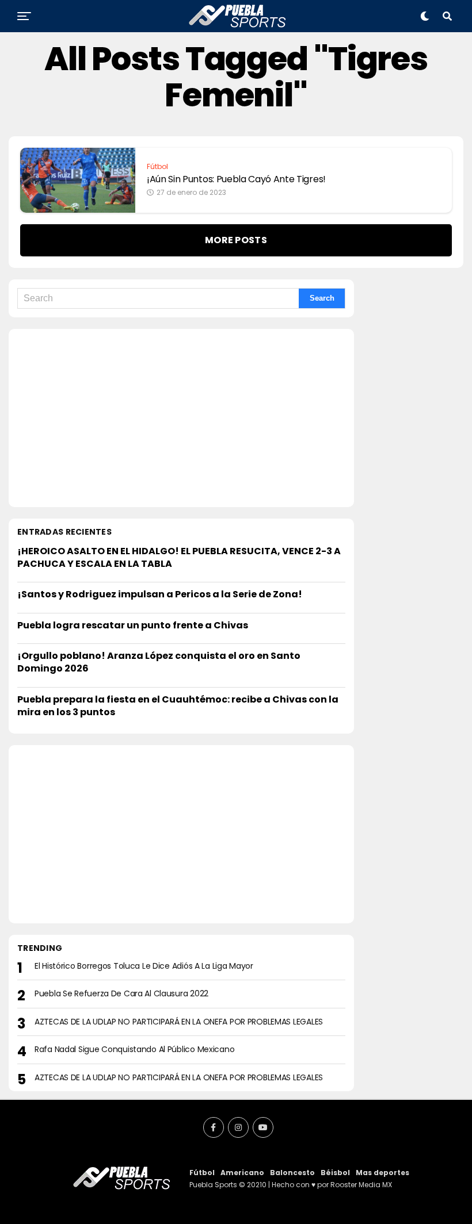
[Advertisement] (181, 417)
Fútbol (202, 1172)
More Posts (236, 240)
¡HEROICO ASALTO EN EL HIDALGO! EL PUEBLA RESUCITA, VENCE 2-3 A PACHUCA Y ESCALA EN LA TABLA (179, 557)
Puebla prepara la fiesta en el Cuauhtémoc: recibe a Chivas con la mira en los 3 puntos (177, 706)
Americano (242, 1172)
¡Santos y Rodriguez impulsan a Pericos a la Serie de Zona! (159, 594)
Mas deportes (382, 1172)
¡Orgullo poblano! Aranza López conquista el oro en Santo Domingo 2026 (158, 662)
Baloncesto (292, 1172)
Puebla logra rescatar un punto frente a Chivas (132, 625)
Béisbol (335, 1172)
